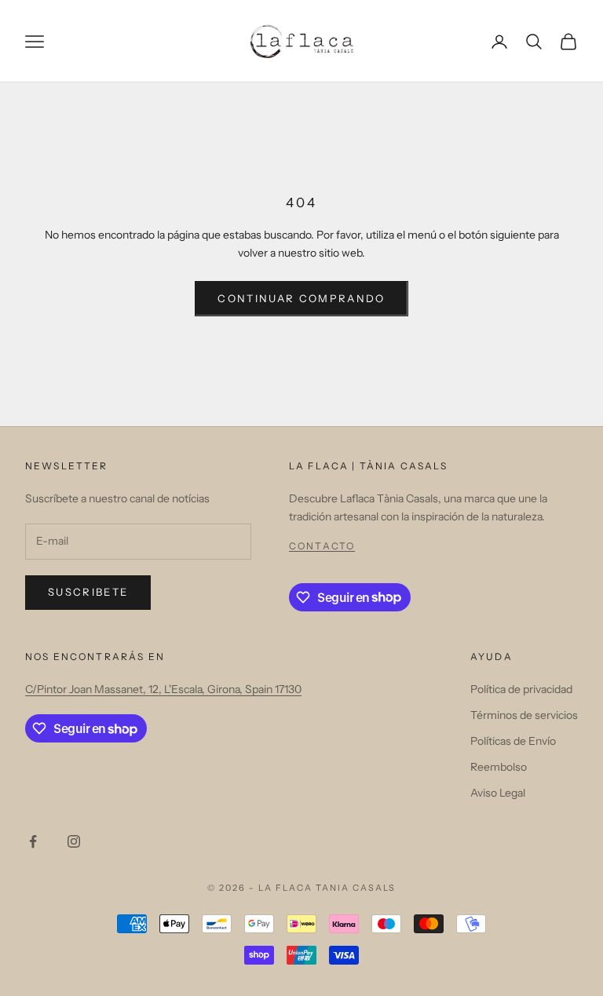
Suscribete (88, 592)
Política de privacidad (521, 689)
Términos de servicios (524, 715)
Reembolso (498, 767)
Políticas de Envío (513, 741)
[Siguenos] (33, 841)
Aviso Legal (497, 793)
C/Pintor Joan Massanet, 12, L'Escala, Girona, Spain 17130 (163, 689)
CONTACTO (322, 546)
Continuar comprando (301, 298)
